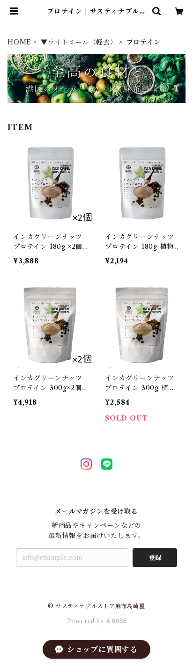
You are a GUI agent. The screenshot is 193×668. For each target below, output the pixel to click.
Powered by (86, 620)
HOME (19, 42)
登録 (155, 557)
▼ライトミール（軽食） (79, 42)
